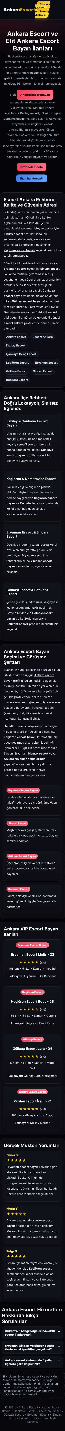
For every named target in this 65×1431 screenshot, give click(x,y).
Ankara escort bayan (35, 94)
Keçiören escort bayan (19, 250)
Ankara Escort (42, 6)
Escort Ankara (42, 13)
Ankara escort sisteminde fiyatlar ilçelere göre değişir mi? (29, 1362)
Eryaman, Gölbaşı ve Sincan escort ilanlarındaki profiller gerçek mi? (29, 1347)
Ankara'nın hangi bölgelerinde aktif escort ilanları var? (30, 1332)
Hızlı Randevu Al (31, 178)
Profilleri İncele (31, 167)
